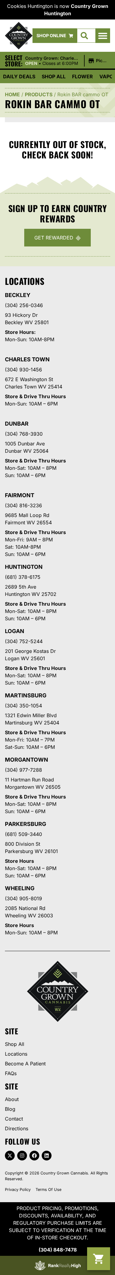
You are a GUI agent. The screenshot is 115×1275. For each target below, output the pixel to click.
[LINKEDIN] (47, 1155)
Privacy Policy (18, 1189)
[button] (102, 35)
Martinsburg (26, 695)
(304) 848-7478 (58, 1250)
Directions (16, 1128)
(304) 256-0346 (24, 305)
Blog (10, 1109)
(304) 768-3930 (24, 434)
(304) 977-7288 (23, 770)
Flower (82, 76)
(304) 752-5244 (24, 641)
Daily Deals (19, 76)
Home (12, 94)
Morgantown (26, 759)
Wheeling (20, 888)
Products (38, 94)
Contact (14, 1119)
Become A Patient (25, 1064)
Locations (16, 1054)
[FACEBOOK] (34, 1155)
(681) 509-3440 (23, 834)
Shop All (54, 76)
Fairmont (19, 495)
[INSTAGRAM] (22, 1155)
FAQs (11, 1073)
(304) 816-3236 (23, 505)
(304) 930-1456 (23, 370)
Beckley (17, 295)
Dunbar (17, 423)
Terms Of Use (48, 1189)
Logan (14, 631)
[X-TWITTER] (10, 1155)
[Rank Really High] (58, 1265)
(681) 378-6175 (22, 577)
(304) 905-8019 (23, 898)
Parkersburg (25, 824)
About (12, 1099)
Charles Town (27, 359)
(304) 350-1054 (23, 706)
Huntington (24, 567)
